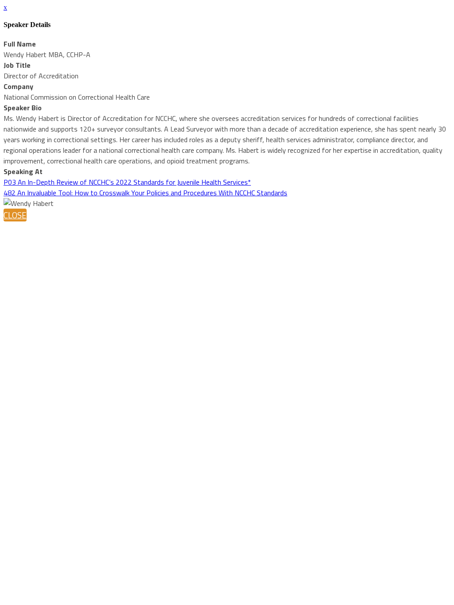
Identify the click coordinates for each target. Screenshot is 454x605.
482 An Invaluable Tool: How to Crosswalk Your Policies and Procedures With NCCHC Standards (145, 192)
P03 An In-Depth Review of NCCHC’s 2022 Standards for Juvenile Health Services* (127, 182)
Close (15, 215)
